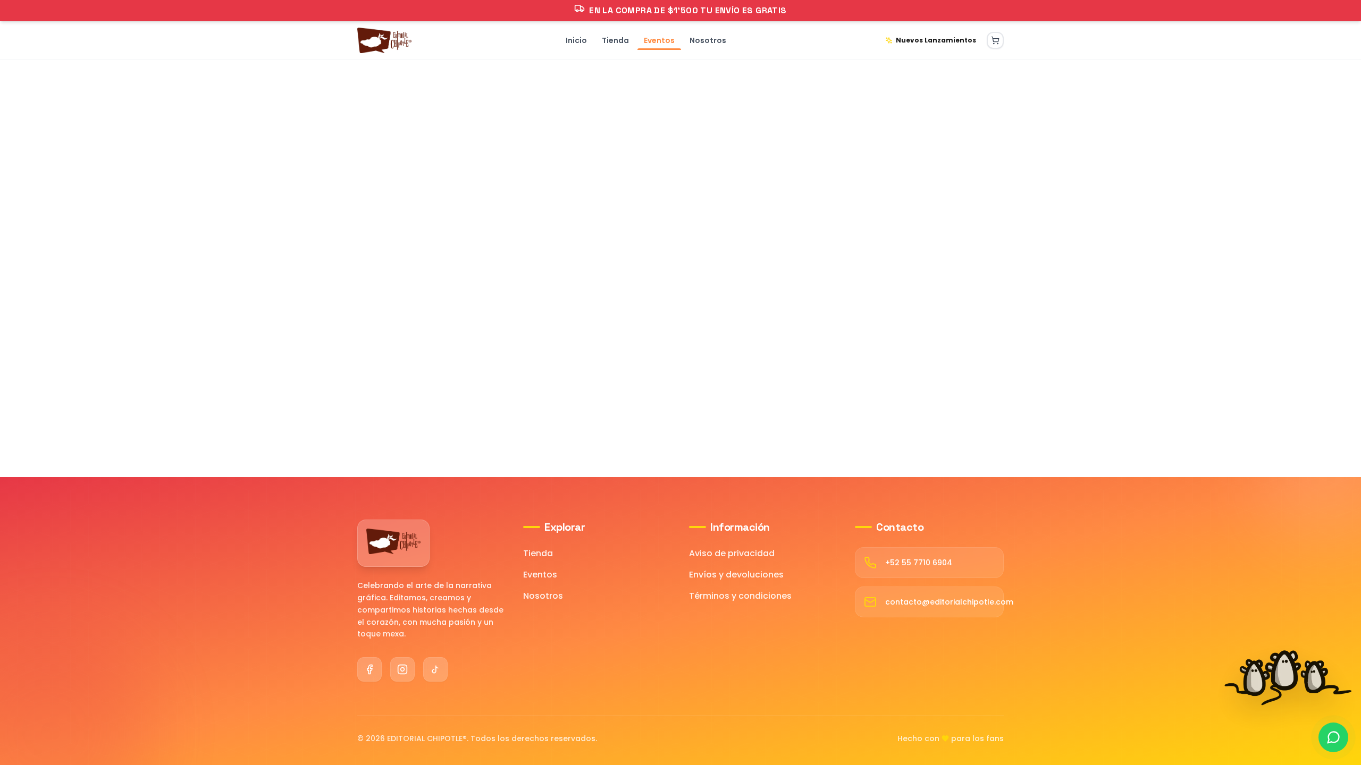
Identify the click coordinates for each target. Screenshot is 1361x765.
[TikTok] (435, 669)
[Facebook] (369, 669)
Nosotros (543, 596)
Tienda (538, 553)
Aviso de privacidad (732, 553)
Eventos (540, 574)
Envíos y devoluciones (736, 574)
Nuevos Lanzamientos (936, 40)
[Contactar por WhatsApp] (1333, 737)
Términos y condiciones (740, 596)
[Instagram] (402, 669)
